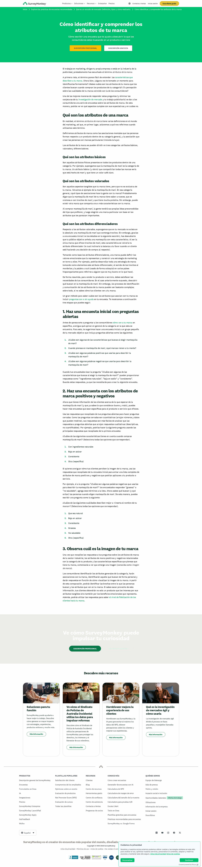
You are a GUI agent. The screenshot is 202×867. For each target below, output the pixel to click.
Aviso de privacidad (158, 854)
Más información (36, 734)
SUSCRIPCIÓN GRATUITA (118, 48)
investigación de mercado (90, 99)
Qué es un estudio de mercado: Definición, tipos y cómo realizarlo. (103, 9)
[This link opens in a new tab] (156, 832)
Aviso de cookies (173, 854)
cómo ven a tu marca (122, 322)
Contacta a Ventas (139, 3)
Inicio (25, 9)
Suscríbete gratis (169, 3)
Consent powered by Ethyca (187, 864)
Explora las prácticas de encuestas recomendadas (51, 9)
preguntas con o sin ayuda (81, 299)
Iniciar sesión (153, 3)
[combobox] (27, 832)
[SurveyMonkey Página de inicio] (34, 3)
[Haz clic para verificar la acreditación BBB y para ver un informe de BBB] (73, 859)
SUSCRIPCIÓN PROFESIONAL (85, 48)
